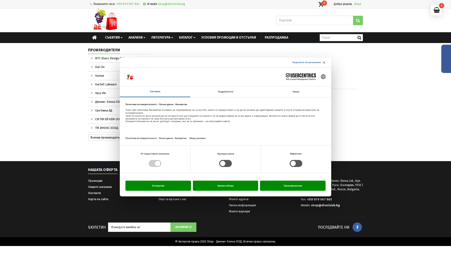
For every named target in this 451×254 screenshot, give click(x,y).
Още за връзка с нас (173, 199)
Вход (357, 4)
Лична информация (242, 205)
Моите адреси (239, 199)
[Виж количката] (321, 4)
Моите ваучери (239, 211)
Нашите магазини (100, 187)
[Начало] (94, 37)
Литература (160, 38)
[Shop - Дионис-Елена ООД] (131, 20)
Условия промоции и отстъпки (228, 38)
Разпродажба (276, 38)
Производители (104, 50)
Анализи (135, 38)
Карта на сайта (98, 199)
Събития (112, 38)
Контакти (94, 193)
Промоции (95, 181)
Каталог (186, 38)
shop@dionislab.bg (325, 205)
